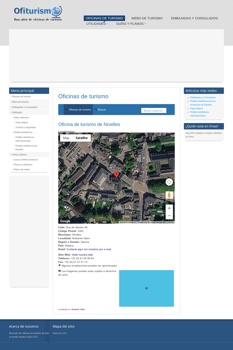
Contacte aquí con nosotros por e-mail (89, 249)
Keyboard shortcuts (128, 222)
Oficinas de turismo (21, 96)
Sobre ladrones (21, 117)
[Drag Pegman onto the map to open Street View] (169, 195)
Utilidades (17, 112)
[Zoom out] (169, 215)
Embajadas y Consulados (24, 107)
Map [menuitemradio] (66, 138)
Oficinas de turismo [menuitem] (79, 109)
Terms (171, 222)
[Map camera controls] (169, 182)
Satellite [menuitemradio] (82, 138)
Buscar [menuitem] (101, 109)
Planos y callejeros (23, 164)
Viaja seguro (21, 122)
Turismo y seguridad (25, 127)
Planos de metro (22, 169)
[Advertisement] (116, 56)
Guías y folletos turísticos (26, 159)
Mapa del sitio (60, 333)
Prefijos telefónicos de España (26, 148)
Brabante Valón (78, 309)
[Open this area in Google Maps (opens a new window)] (65, 221)
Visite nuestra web (82, 254)
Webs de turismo (20, 102)
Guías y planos (19, 154)
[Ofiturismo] (38, 14)
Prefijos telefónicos (23, 132)
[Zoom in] (169, 208)
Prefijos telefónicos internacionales (24, 139)
